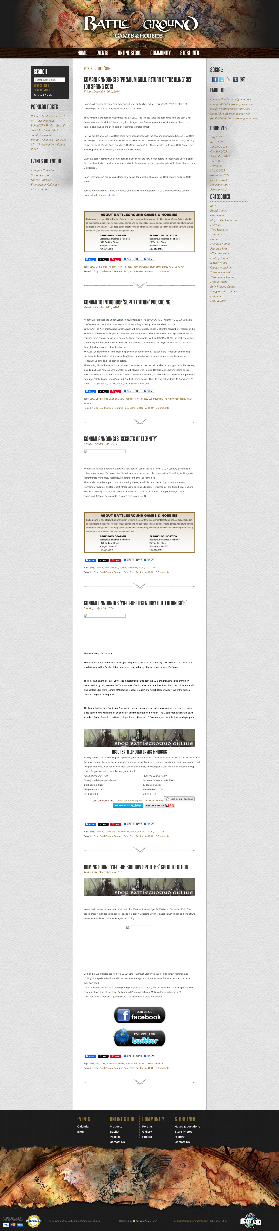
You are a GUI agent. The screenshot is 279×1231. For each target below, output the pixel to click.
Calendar (83, 1126)
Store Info (189, 52)
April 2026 (216, 142)
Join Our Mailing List (103, 800)
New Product (125, 398)
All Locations (39, 189)
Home (82, 52)
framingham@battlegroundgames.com (233, 118)
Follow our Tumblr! (154, 800)
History (180, 1137)
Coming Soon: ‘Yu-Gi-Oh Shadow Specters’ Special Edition (136, 867)
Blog (96, 271)
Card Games (106, 271)
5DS (92, 266)
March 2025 (217, 170)
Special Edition (132, 1063)
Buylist (114, 1131)
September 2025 (220, 156)
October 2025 (218, 151)
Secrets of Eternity (128, 567)
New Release (124, 266)
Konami (113, 266)
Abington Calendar (42, 170)
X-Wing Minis (218, 263)
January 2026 (218, 147)
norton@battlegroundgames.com (230, 109)
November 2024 (219, 175)
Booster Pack (102, 398)
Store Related (136, 271)
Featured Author (220, 244)
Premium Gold (139, 266)
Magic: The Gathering (224, 220)
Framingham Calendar (45, 184)
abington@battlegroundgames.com (231, 104)
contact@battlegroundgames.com (230, 99)
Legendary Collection (115, 831)
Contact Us (117, 1142)
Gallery (147, 1131)
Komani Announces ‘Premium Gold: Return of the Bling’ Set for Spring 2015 (138, 83)
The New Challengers (174, 398)
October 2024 (218, 180)
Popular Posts (218, 282)
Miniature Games (221, 253)
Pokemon (215, 225)
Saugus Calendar (41, 180)
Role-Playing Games (223, 286)
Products (116, 1126)
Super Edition (155, 398)
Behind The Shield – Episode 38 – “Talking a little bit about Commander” (48, 130)
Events (102, 52)
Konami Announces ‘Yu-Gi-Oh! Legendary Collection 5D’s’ (135, 603)
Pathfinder (216, 296)
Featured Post (121, 271)
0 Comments (162, 271)
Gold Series (102, 266)
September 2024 (220, 185)
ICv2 (102, 1063)
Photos (147, 1137)
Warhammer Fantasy (223, 277)
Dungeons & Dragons (223, 291)
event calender (91, 195)
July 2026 (216, 137)
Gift (97, 1063)
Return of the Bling (157, 266)
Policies (115, 1137)
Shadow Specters (115, 1063)
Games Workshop (221, 267)
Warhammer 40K (220, 272)
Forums (147, 1126)
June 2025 (216, 161)
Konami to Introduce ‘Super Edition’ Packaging (127, 302)
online (158, 996)
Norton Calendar (41, 175)
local (114, 992)
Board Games (218, 211)
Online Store (129, 52)
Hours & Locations (187, 1126)
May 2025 (216, 166)
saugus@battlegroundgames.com (230, 113)
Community (160, 52)
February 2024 (219, 189)
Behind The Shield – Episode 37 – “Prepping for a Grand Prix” (48, 144)
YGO (171, 266)
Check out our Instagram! (129, 800)
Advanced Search (43, 95)
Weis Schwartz (219, 230)
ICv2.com (122, 909)
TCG (144, 831)
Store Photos (183, 1131)
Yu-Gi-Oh (179, 266)
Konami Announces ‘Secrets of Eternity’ (120, 438)
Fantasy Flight (219, 258)
